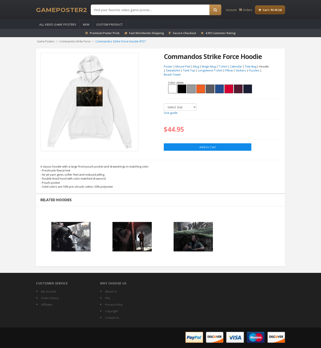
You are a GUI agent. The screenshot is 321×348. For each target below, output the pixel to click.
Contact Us (112, 318)
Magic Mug (209, 66)
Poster (168, 66)
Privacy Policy (114, 304)
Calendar (236, 66)
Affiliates (47, 304)
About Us (111, 291)
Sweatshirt (173, 70)
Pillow (229, 70)
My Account (48, 291)
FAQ (107, 298)
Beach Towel (172, 74)
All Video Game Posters (57, 24)
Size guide (171, 113)
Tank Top (189, 70)
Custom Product (109, 24)
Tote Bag (250, 66)
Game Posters (46, 41)
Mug (196, 66)
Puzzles (254, 70)
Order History (50, 298)
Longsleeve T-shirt (210, 70)
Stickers (241, 70)
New (86, 24)
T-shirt (223, 66)
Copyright (111, 311)
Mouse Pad (182, 66)
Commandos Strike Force (75, 41)
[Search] (215, 10)
